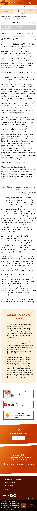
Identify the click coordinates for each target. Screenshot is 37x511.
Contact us (9, 489)
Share (31, 33)
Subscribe (18, 438)
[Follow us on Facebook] (11, 496)
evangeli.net (15, 2)
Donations (9, 486)
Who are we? (10, 483)
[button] (33, 2)
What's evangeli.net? (13, 479)
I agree (24, 505)
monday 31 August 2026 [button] (17, 22)
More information (31, 505)
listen (5, 33)
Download (19, 33)
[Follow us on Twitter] (14, 496)
